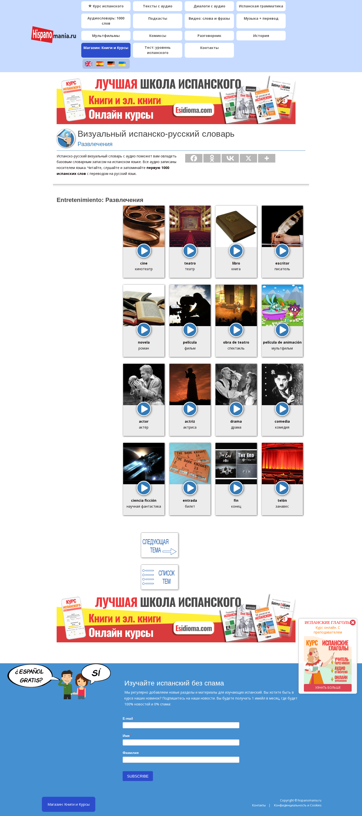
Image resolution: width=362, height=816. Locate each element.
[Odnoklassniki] (212, 158)
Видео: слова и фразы (209, 18)
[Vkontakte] (230, 158)
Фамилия (131, 753)
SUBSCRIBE (137, 776)
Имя (126, 736)
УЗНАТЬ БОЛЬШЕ (328, 687)
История (261, 35)
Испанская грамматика (261, 6)
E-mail (128, 718)
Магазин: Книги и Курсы (105, 47)
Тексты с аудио (157, 6)
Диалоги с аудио (209, 6)
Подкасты (157, 18)
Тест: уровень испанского (158, 50)
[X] (248, 158)
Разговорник (209, 35)
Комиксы (157, 35)
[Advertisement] (85, 283)
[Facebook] (193, 158)
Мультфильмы (106, 35)
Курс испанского (108, 6)
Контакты (209, 47)
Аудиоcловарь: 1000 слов (105, 21)
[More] (266, 158)
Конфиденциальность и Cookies (297, 805)
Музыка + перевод (261, 18)
